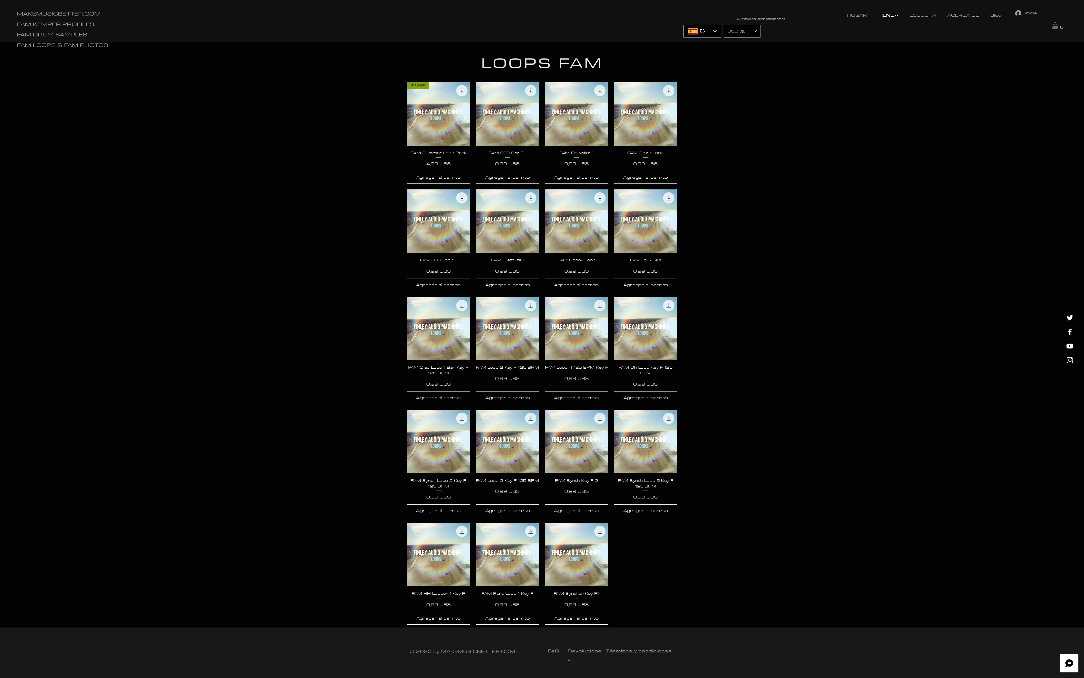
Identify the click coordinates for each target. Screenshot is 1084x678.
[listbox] (742, 31)
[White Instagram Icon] (1070, 360)
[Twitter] (1070, 318)
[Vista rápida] (507, 114)
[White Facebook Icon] (1070, 332)
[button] (1059, 25)
